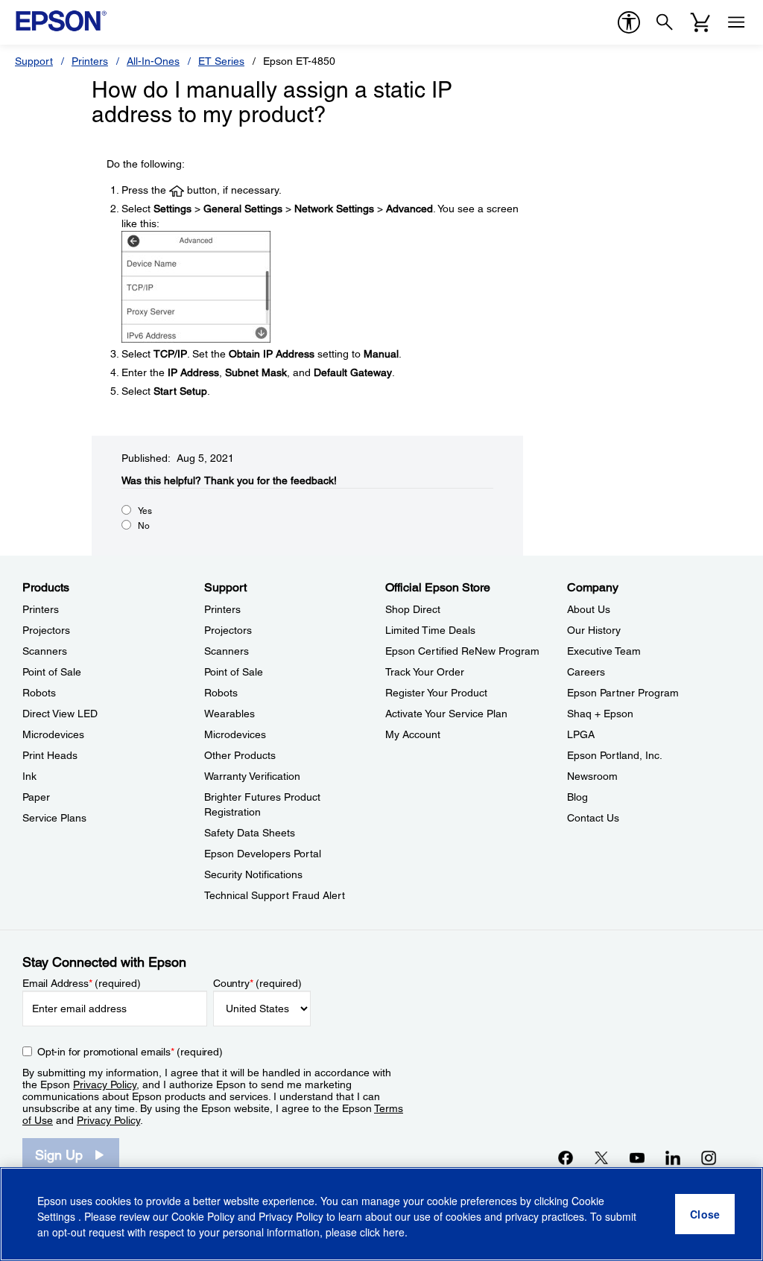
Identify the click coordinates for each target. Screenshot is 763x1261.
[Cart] (700, 22)
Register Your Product (436, 693)
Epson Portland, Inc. (614, 755)
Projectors (46, 630)
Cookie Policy (203, 1216)
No (144, 526)
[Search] (665, 22)
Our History (594, 630)
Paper (36, 797)
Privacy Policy (104, 1084)
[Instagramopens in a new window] (708, 1157)
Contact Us (593, 818)
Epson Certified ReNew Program (462, 651)
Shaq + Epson (600, 714)
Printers (90, 61)
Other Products (240, 755)
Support (34, 61)
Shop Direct (412, 609)
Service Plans (54, 818)
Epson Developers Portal (262, 854)
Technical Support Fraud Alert (274, 895)
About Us (588, 609)
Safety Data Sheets (249, 833)
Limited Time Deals (430, 630)
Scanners (44, 651)
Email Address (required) (81, 983)
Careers (586, 672)
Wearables (229, 714)
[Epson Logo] (61, 21)
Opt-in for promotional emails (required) (130, 1052)
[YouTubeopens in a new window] (637, 1157)
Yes (145, 511)
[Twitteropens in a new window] (601, 1157)
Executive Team (604, 651)
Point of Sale (51, 672)
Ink (29, 776)
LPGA (581, 734)
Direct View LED (60, 714)
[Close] (705, 1214)
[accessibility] (629, 22)
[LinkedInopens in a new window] (672, 1157)
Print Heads (49, 755)
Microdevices (53, 734)
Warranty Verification (252, 776)
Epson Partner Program (623, 693)
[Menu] (736, 22)
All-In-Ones (153, 61)
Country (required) (257, 983)
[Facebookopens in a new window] (565, 1157)
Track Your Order (424, 672)
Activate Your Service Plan (446, 714)
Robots (39, 693)
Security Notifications (253, 874)
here (394, 1232)
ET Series (221, 61)
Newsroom (592, 776)
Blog (577, 797)
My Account (412, 734)
